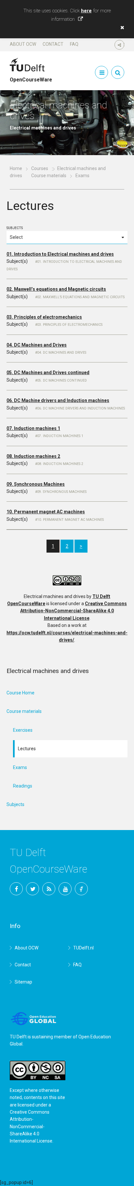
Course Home (20, 692)
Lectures (27, 748)
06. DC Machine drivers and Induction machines (58, 400)
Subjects (15, 228)
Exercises (23, 730)
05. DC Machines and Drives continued (48, 372)
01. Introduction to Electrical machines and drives (60, 254)
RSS (48, 888)
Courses (39, 168)
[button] (120, 27)
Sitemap (23, 981)
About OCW (23, 44)
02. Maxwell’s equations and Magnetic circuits (56, 289)
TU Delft (81, 888)
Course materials (48, 175)
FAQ (74, 44)
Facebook (16, 888)
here (86, 11)
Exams (20, 767)
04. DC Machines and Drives (37, 345)
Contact (53, 44)
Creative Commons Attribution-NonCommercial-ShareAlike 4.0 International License (73, 611)
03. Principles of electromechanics (44, 317)
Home (16, 168)
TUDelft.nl (83, 947)
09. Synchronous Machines (36, 484)
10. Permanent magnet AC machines (46, 511)
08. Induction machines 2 (33, 456)
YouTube (65, 888)
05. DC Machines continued (62, 380)
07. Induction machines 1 (33, 428)
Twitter (32, 888)
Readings (22, 786)
